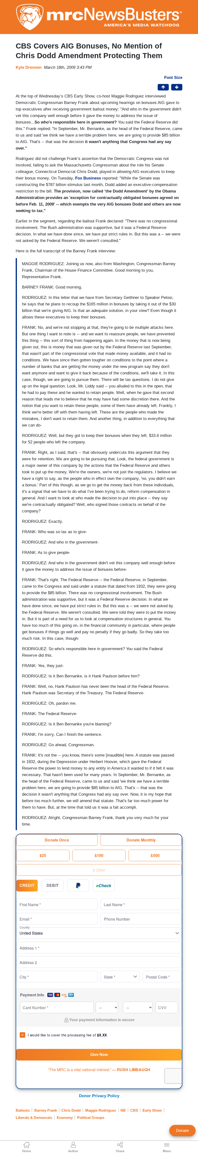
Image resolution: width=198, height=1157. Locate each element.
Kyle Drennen (29, 67)
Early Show (152, 1110)
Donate (182, 1130)
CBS (134, 1110)
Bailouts (23, 1110)
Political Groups (90, 1118)
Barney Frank (45, 1110)
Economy (65, 1118)
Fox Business (88, 178)
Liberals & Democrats (34, 1118)
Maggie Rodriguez (100, 1110)
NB (123, 1110)
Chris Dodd (71, 1110)
